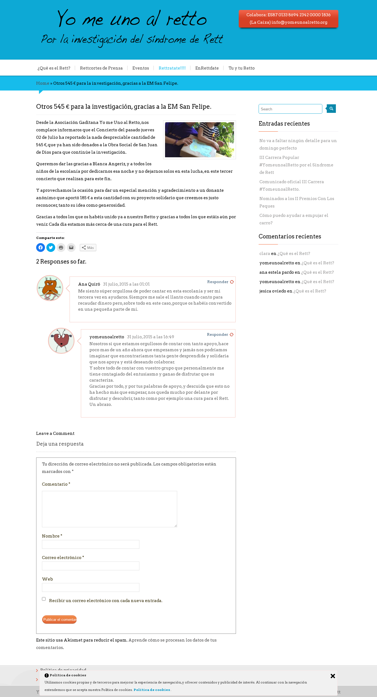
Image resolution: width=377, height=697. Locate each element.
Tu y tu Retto (242, 67)
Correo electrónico (63, 557)
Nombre (52, 536)
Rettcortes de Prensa (101, 67)
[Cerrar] (333, 676)
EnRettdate (207, 67)
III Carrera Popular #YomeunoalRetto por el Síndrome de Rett (296, 165)
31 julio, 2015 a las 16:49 (150, 336)
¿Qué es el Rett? (54, 67)
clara (264, 253)
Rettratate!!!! (172, 67)
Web (47, 579)
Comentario (56, 484)
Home (42, 83)
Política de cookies (152, 690)
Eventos (140, 67)
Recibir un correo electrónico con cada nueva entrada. (105, 600)
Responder (218, 282)
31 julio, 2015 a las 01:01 (126, 284)
